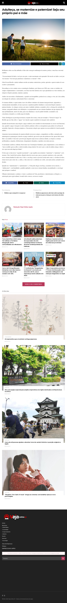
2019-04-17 (7, 341)
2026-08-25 (7, 446)
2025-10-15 (5, 275)
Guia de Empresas (7, 543)
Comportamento (6, 531)
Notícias (7, 387)
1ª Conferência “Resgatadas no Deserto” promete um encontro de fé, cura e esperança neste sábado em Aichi (33, 271)
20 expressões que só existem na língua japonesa (21, 339)
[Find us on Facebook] (2, 596)
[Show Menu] (3, 2)
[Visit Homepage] (33, 2)
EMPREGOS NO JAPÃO (8, 548)
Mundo (4, 536)
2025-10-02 (48, 275)
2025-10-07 (27, 277)
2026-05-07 (27, 248)
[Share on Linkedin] (63, 63)
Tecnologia (5, 540)
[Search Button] (64, 2)
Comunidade (7, 235)
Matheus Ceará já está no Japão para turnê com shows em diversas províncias (56, 240)
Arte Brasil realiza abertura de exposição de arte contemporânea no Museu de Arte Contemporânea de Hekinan (33, 242)
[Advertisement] (33, 574)
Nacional (4, 538)
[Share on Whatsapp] (60, 63)
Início (3, 523)
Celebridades (29, 235)
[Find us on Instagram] (4, 596)
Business (6, 264)
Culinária (4, 534)
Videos (4, 546)
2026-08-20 (7, 393)
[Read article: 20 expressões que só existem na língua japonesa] (33, 317)
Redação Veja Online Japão (23, 207)
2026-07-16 (5, 246)
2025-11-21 (48, 244)
